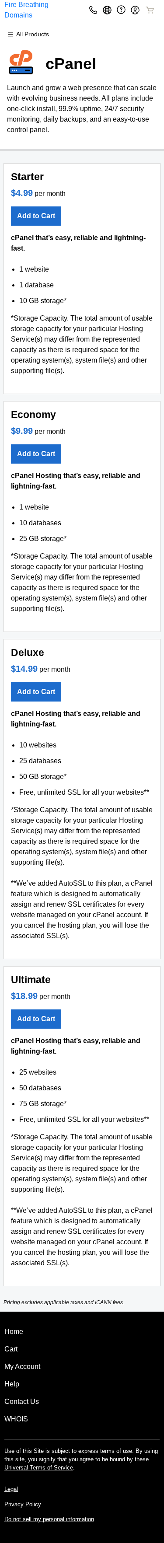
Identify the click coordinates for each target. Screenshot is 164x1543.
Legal (11, 1489)
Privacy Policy (22, 1504)
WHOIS (16, 1419)
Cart (10, 1349)
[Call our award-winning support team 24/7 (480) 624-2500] (121, 10)
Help (11, 1384)
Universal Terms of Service (38, 1467)
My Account (22, 1366)
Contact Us (21, 1401)
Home (13, 1331)
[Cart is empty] (150, 10)
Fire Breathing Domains (26, 10)
